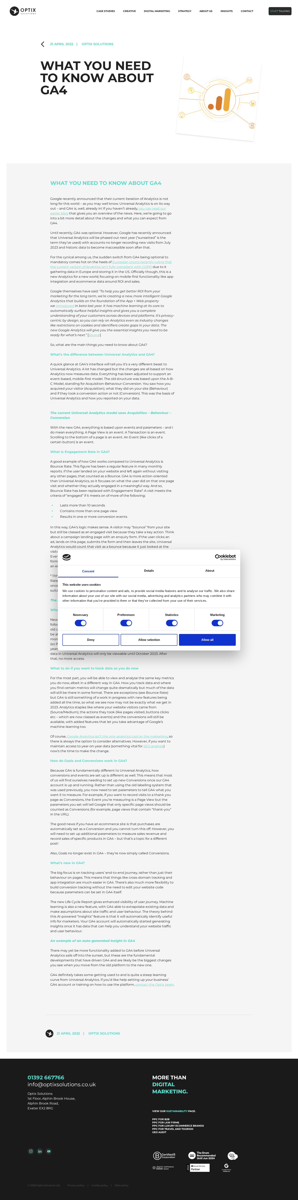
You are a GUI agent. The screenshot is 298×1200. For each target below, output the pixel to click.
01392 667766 (46, 1077)
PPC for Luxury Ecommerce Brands (178, 1125)
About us (205, 11)
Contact (247, 11)
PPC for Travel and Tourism (172, 1128)
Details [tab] (149, 570)
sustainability (177, 1111)
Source (94, 335)
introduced (65, 306)
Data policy (122, 1185)
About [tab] (209, 570)
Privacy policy (76, 1185)
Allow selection (149, 639)
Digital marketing (157, 11)
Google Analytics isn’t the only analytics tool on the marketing (117, 736)
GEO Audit (159, 1132)
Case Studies (105, 11)
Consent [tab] (88, 571)
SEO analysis (153, 746)
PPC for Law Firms (165, 1122)
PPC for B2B (160, 1119)
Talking (280, 11)
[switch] (126, 623)
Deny (90, 639)
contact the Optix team (154, 985)
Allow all (207, 639)
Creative (129, 11)
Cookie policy (99, 1185)
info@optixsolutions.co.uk (62, 1084)
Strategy (184, 11)
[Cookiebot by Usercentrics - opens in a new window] (218, 557)
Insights (227, 11)
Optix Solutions (94, 44)
